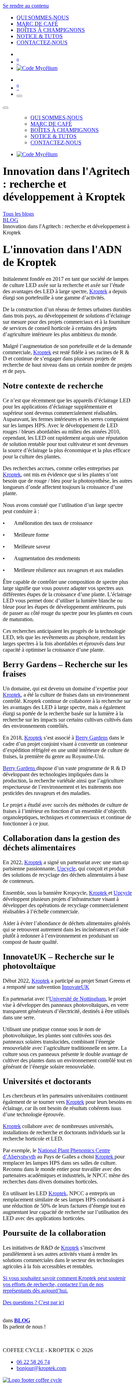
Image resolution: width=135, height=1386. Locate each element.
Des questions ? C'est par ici (33, 1302)
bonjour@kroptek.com (41, 1368)
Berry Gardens (91, 738)
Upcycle (66, 868)
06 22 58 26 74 (33, 1362)
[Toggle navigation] (19, 96)
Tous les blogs (18, 214)
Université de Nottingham (77, 999)
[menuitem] (43, 17)
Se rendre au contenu (26, 6)
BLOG (10, 220)
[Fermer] (5, 108)
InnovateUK (75, 987)
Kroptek (98, 291)
